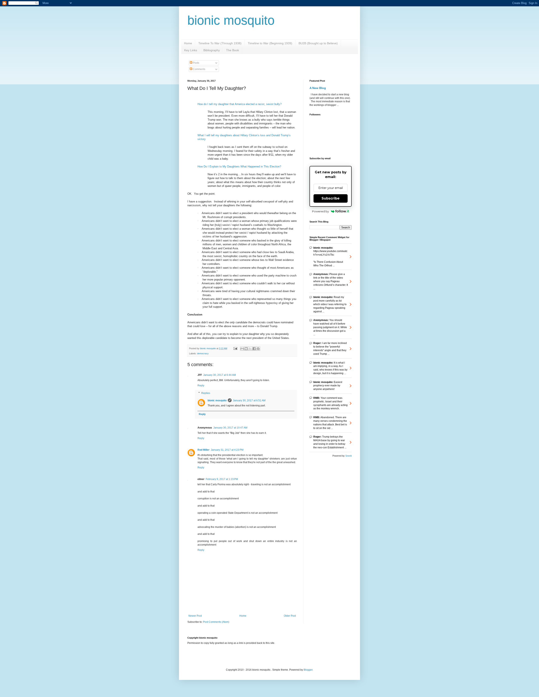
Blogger (308, 669)
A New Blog (318, 88)
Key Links (190, 50)
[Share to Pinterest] (258, 348)
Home (188, 43)
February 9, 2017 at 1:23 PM (222, 479)
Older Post (290, 615)
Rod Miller (203, 449)
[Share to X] (250, 348)
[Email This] (242, 348)
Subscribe (331, 198)
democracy (203, 353)
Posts (195, 62)
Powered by (320, 211)
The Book (232, 50)
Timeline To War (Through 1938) (219, 43)
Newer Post (195, 615)
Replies (205, 393)
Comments (198, 69)
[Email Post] (235, 348)
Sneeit (348, 455)
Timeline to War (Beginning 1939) (270, 43)
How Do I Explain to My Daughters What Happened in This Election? (239, 166)
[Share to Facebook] (254, 348)
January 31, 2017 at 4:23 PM (227, 449)
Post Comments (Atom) (216, 621)
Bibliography (211, 50)
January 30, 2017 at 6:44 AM (219, 374)
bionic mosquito (231, 20)
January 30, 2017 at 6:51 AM (249, 400)
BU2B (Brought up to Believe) (318, 43)
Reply (200, 385)
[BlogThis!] (246, 348)
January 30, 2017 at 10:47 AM (230, 427)
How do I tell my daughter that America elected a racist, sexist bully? (239, 104)
